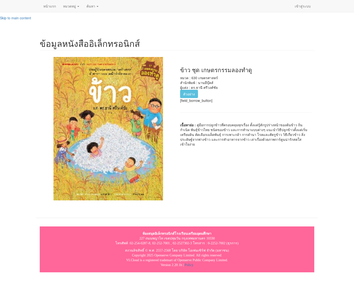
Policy (189, 265)
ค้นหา (91, 6)
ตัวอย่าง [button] (189, 93)
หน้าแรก (49, 6)
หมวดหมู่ (70, 6)
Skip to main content (15, 17)
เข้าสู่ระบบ (303, 6)
